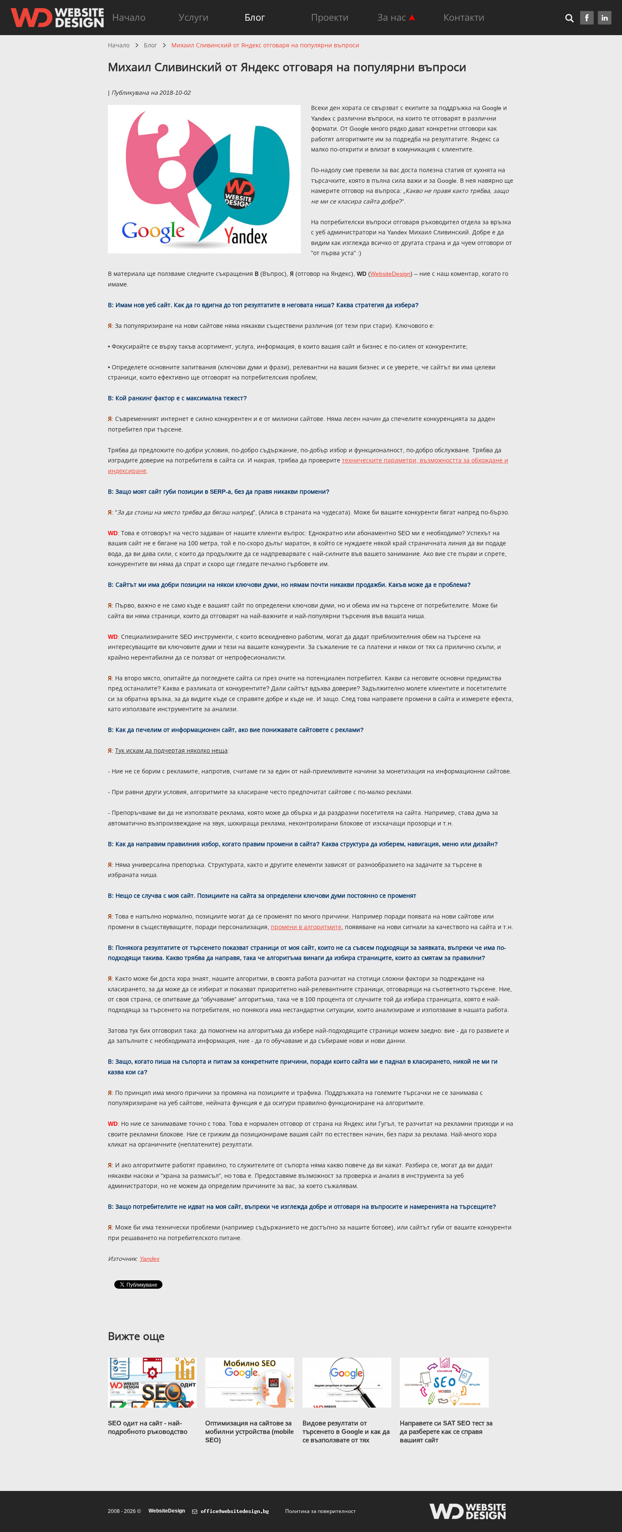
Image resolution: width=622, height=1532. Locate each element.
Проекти (330, 17)
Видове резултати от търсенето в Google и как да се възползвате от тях (346, 1431)
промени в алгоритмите (306, 927)
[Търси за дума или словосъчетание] (572, 17)
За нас (391, 17)
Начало (129, 17)
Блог (255, 17)
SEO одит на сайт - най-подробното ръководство (147, 1427)
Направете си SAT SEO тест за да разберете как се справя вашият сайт (446, 1431)
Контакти (463, 17)
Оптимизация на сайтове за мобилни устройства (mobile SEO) (249, 1431)
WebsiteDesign (167, 1511)
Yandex (150, 1258)
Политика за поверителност (320, 1511)
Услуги (194, 17)
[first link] (587, 18)
